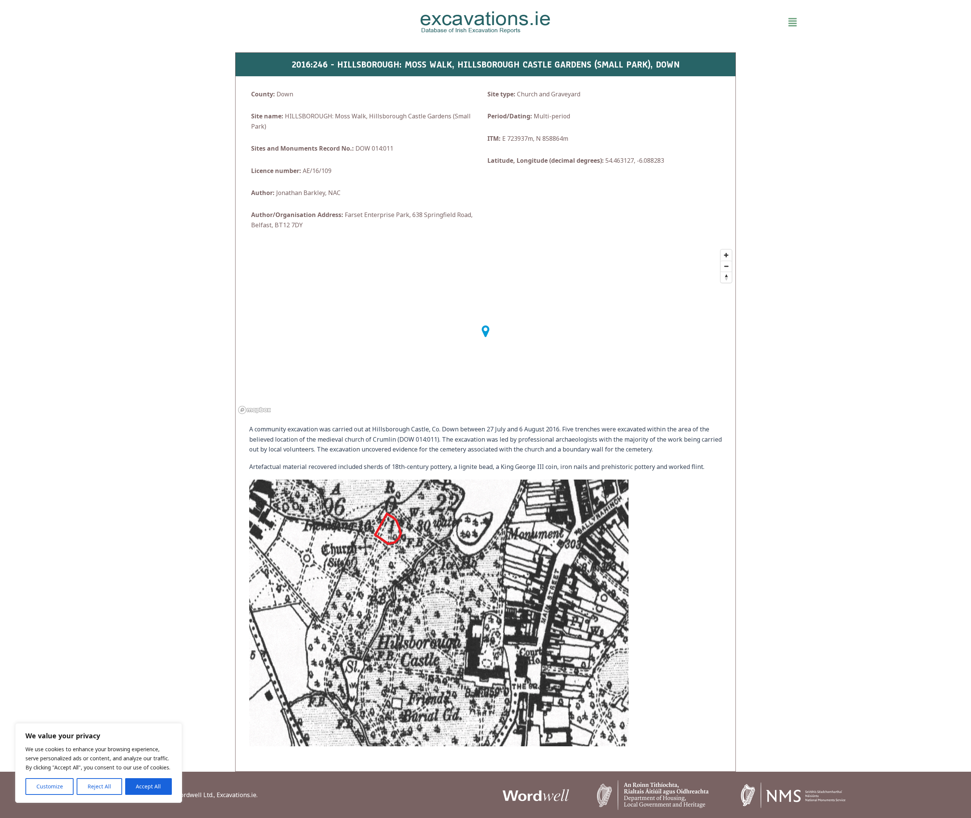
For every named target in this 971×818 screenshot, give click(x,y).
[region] (98, 763)
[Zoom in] (726, 255)
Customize (49, 786)
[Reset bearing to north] (726, 277)
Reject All (99, 786)
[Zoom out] (726, 266)
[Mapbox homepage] (254, 410)
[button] (697, 22)
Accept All (148, 786)
